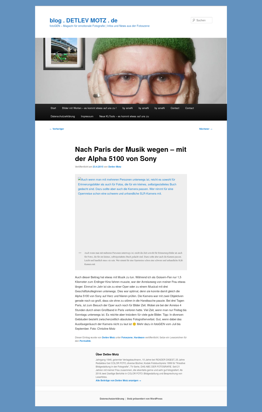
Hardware (139, 337)
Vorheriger (57, 128)
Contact (175, 108)
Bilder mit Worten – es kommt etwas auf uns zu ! (89, 108)
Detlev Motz (114, 166)
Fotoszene (127, 337)
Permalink (85, 341)
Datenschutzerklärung (63, 116)
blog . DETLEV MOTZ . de (84, 20)
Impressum (87, 116)
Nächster (205, 128)
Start (53, 108)
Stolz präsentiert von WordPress (144, 398)
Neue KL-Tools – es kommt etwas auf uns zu (124, 116)
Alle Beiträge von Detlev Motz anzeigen (118, 380)
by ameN (128, 108)
